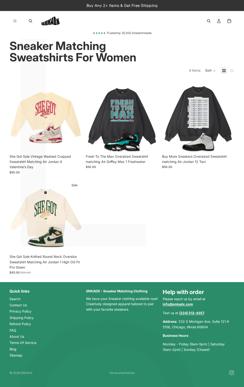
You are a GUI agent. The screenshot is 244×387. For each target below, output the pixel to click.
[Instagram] (231, 373)
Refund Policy (20, 324)
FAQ (13, 330)
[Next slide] (75, 116)
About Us (17, 336)
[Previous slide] (17, 116)
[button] (210, 70)
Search (15, 299)
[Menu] (15, 20)
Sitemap (16, 355)
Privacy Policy (20, 311)
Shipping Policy (22, 317)
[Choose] (74, 144)
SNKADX (26, 373)
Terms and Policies (122, 373)
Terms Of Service (23, 343)
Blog (13, 349)
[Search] (30, 21)
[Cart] (229, 21)
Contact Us (18, 305)
